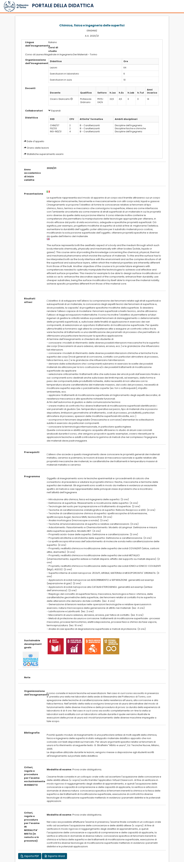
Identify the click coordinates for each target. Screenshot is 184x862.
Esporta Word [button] (56, 856)
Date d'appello (35, 141)
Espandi (56, 110)
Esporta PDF (31, 856)
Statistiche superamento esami (45, 154)
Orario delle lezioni (38, 147)
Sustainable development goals (32, 644)
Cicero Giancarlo (60, 99)
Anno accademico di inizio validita (32, 175)
